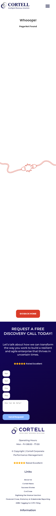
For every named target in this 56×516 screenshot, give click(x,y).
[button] (47, 6)
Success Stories (28, 487)
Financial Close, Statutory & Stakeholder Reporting (28, 499)
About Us (28, 480)
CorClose (28, 491)
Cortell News (28, 483)
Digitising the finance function (28, 495)
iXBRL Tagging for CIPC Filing (28, 503)
